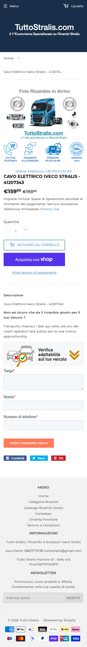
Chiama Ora (49, 209)
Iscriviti (73, 598)
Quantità (11, 222)
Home (9, 58)
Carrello (76, 6)
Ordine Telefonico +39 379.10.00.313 (43, 171)
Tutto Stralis (29, 620)
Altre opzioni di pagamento (34, 272)
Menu (14, 6)
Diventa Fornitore (43, 519)
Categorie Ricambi (43, 502)
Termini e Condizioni (43, 525)
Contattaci (43, 514)
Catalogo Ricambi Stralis (43, 508)
